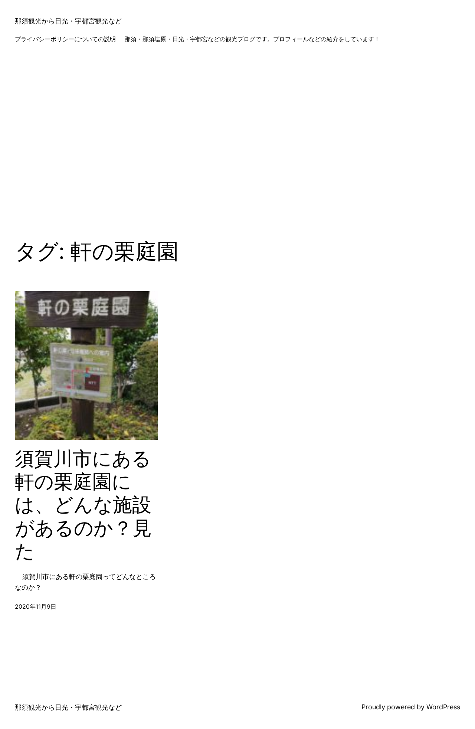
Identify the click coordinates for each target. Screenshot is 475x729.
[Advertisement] (237, 139)
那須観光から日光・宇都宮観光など (68, 21)
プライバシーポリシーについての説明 (65, 39)
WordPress (443, 707)
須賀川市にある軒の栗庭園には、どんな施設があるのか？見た (83, 505)
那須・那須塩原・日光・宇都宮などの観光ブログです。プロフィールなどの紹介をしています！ (252, 39)
